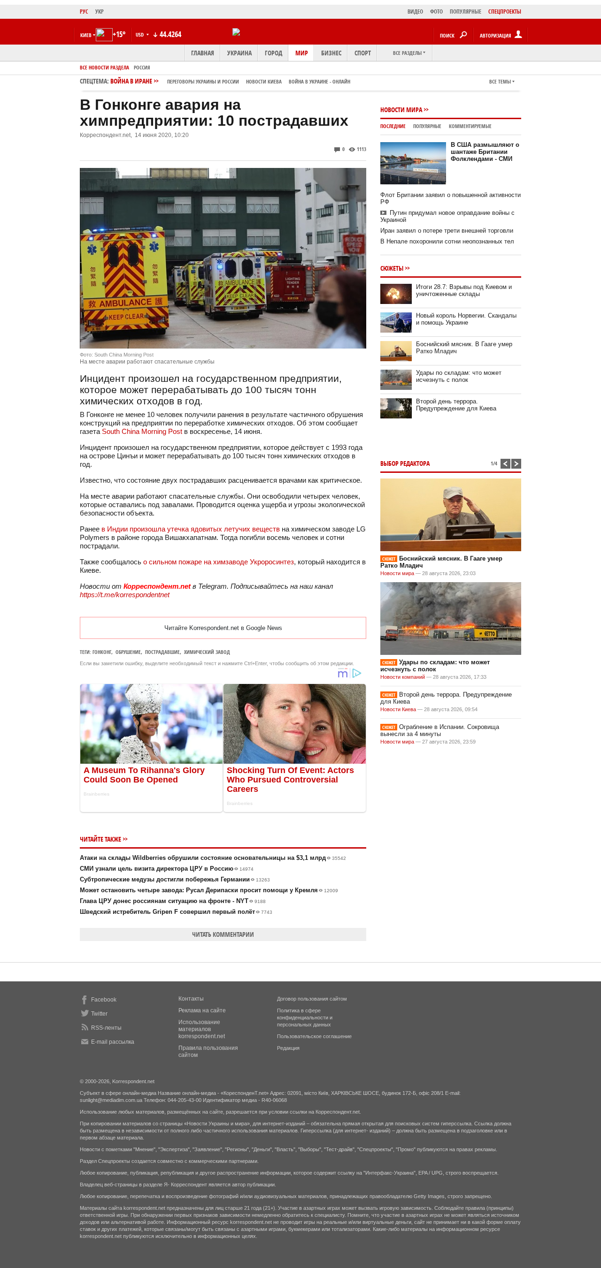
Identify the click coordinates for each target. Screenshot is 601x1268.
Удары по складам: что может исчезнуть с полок (458, 376)
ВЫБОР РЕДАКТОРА (405, 463)
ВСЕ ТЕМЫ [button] (500, 81)
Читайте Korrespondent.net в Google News (223, 627)
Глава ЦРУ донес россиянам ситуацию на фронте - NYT (173, 900)
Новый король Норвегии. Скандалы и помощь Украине (466, 319)
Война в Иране (230, 80)
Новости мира (401, 109)
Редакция (288, 1048)
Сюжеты (391, 268)
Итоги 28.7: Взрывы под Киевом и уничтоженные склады (464, 290)
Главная (202, 52)
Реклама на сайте (202, 1010)
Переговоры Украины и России (203, 81)
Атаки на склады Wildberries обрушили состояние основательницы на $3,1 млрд (213, 857)
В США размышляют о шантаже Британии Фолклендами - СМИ (485, 151)
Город (273, 52)
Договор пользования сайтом (312, 999)
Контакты (191, 998)
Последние (393, 125)
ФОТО (436, 11)
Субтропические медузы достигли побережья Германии (175, 879)
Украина (239, 52)
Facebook (103, 999)
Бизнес (331, 52)
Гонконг (101, 651)
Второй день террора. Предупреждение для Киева (456, 405)
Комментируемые (470, 125)
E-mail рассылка (112, 1042)
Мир (301, 52)
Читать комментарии (223, 934)
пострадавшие (162, 651)
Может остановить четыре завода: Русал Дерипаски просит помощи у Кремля (209, 890)
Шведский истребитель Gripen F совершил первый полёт (176, 911)
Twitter (99, 1013)
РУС (84, 11)
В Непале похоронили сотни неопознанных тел (447, 241)
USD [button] (140, 34)
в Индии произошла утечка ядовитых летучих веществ (190, 529)
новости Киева (264, 81)
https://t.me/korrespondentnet (125, 595)
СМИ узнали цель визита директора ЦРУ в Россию (167, 868)
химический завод (207, 651)
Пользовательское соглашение (314, 1036)
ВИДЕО (415, 11)
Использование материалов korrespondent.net (201, 1029)
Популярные (427, 125)
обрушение (128, 651)
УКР (99, 11)
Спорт (362, 52)
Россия (142, 67)
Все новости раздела (104, 67)
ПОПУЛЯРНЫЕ (465, 11)
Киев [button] (86, 34)
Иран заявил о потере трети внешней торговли (446, 230)
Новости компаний (402, 677)
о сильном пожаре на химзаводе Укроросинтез (218, 562)
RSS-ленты (106, 1028)
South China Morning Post (142, 431)
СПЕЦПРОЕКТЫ (504, 11)
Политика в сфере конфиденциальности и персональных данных (304, 1017)
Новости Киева (398, 709)
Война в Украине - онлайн (319, 81)
